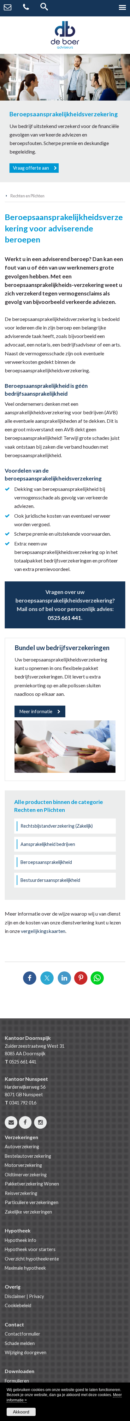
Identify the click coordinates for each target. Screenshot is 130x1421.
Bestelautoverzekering (28, 1156)
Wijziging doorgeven (25, 1352)
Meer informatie (36, 711)
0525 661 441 (64, 617)
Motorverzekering (23, 1165)
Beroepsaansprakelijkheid (46, 862)
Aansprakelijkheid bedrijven (48, 844)
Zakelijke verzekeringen (28, 1211)
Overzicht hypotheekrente (32, 1258)
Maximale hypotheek (25, 1268)
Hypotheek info (20, 1240)
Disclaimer (15, 1296)
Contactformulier (22, 1334)
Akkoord (21, 1411)
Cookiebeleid (18, 1305)
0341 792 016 (22, 1102)
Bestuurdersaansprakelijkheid (50, 880)
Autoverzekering (22, 1146)
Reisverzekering (21, 1193)
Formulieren (17, 1380)
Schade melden (20, 1343)
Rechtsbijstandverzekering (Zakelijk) (57, 826)
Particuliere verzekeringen (31, 1202)
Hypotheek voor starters (30, 1249)
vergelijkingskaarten (43, 931)
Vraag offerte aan (31, 168)
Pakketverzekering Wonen (32, 1183)
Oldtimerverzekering (26, 1174)
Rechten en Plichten (27, 195)
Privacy (36, 1296)
